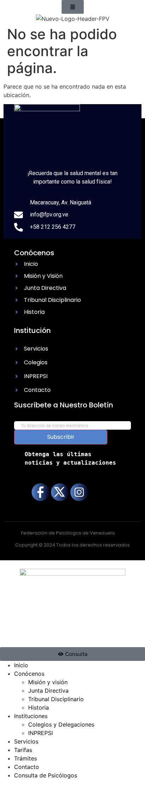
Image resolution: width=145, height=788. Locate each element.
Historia (38, 707)
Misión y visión (48, 682)
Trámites (25, 758)
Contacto (26, 766)
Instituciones (31, 716)
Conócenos (29, 673)
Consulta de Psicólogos (45, 775)
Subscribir (61, 437)
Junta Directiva (48, 690)
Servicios (26, 741)
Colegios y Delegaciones (61, 724)
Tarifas (23, 749)
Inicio (21, 665)
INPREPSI (40, 732)
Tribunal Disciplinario (56, 699)
